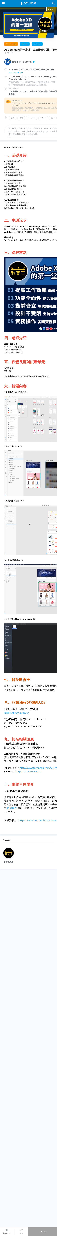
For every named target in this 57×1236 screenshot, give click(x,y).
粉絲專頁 (12, 807)
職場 (21, 118)
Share (50, 9)
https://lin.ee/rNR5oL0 (28, 771)
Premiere (31, 118)
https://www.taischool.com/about (38, 820)
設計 (52, 118)
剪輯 (12, 118)
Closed (42, 1231)
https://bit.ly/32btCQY (17, 712)
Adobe (43, 118)
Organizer (7, 1233)
